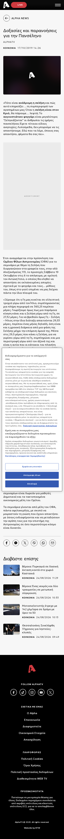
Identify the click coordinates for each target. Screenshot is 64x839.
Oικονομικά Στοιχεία (32, 733)
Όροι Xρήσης (32, 765)
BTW (37, 828)
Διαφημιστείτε (32, 726)
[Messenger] (15, 543)
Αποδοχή (32, 483)
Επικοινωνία (32, 719)
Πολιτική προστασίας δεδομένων (32, 772)
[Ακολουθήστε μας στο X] (50, 692)
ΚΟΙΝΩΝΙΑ (9, 48)
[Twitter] (25, 543)
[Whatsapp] (43, 543)
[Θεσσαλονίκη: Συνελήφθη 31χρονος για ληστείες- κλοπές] (11, 629)
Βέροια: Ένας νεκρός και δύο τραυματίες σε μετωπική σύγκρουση (40, 589)
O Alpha (32, 713)
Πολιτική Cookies (32, 758)
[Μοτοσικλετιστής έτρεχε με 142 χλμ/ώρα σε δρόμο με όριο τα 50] (11, 609)
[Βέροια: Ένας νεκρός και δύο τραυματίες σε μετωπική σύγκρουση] (11, 589)
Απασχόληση (32, 739)
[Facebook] (6, 543)
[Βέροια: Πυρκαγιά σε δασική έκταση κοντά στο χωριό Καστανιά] (11, 570)
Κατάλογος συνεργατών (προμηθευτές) (25, 456)
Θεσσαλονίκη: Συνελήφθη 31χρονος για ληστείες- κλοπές (38, 629)
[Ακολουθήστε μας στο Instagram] (32, 692)
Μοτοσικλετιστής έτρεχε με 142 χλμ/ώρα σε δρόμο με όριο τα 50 (39, 609)
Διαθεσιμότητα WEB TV (32, 778)
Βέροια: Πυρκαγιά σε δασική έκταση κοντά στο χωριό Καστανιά (40, 570)
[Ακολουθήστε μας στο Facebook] (13, 692)
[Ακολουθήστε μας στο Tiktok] (23, 692)
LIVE (20, 4)
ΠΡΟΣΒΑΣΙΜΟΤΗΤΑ (32, 791)
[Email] (52, 543)
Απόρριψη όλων (31, 475)
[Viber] (34, 543)
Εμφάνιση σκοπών (32, 466)
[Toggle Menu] (58, 5)
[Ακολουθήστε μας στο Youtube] (41, 692)
